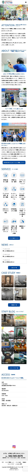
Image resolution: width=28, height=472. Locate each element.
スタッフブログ (11, 464)
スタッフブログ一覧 (14, 368)
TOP (3, 462)
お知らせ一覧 (14, 267)
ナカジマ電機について (9, 462)
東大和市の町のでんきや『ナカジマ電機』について (14, 162)
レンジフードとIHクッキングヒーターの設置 (7, 298)
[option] (14, 12)
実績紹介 (24, 462)
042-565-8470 (5, 390)
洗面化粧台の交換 (18, 299)
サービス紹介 (18, 462)
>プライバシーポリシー (14, 469)
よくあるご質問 (19, 464)
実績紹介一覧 (14, 305)
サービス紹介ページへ (14, 238)
